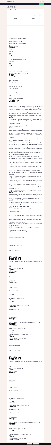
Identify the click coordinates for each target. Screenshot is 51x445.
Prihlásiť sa (42, 1)
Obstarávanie (9, 6)
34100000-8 (15, 17)
